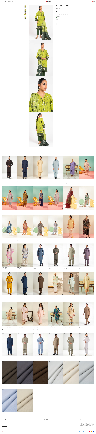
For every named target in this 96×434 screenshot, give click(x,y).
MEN (12, 1)
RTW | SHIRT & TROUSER (36, 327)
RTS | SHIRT (18, 268)
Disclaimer (45, 424)
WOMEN (9, 1)
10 (2, 329)
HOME (19, 1)
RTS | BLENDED (35, 267)
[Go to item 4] (25, 17)
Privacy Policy (45, 422)
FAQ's (44, 423)
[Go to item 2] (25, 10)
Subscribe (4, 426)
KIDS (15, 1)
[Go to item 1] (25, 6)
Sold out (61, 23)
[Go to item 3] (25, 13)
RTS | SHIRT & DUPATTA (5, 268)
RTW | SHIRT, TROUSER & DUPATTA (6, 327)
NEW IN (3, 1)
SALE (6, 1)
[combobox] (93, 1)
